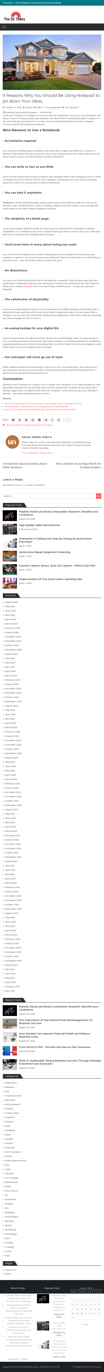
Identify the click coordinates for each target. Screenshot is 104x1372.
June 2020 (10, 922)
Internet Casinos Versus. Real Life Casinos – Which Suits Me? (57, 565)
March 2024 (11, 727)
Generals (9, 1147)
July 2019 (10, 969)
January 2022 (12, 840)
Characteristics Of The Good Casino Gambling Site (50, 579)
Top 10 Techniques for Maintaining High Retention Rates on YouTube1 (40, 409)
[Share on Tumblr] (52, 419)
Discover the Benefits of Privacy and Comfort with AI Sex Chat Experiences (43, 403)
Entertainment (12, 1104)
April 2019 (10, 982)
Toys (7, 1238)
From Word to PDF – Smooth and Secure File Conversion (45, 3)
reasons (36, 425)
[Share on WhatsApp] (32, 419)
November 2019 (13, 952)
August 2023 (11, 757)
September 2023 (13, 753)
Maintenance (11, 1182)
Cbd (7, 1091)
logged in (20, 485)
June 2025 (10, 662)
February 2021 (12, 887)
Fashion (9, 1109)
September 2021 (13, 857)
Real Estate (10, 1199)
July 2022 (10, 814)
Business (9, 1087)
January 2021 (12, 891)
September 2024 (13, 701)
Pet (6, 1195)
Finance (9, 1121)
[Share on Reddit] (45, 419)
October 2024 (12, 697)
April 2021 (10, 878)
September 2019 (13, 961)
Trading (9, 1242)
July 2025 (10, 658)
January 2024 (12, 736)
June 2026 (10, 611)
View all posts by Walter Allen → (38, 453)
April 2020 (10, 930)
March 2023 (11, 779)
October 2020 (12, 904)
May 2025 (10, 667)
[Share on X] (19, 419)
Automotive (11, 1083)
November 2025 (13, 641)
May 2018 (10, 991)
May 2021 (10, 874)
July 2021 (10, 865)
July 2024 (10, 710)
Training (9, 1247)
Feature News (12, 1113)
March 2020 (11, 935)
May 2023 (10, 770)
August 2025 (11, 654)
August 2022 (11, 809)
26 (82, 1313)
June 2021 (10, 870)
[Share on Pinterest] (39, 419)
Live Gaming (11, 1178)
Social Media (11, 1217)
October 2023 (12, 749)
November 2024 (13, 693)
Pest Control (11, 1191)
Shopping (10, 1212)
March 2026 (11, 624)
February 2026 (12, 628)
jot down (16, 425)
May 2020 (10, 926)
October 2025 (12, 645)
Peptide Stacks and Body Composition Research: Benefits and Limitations (19, 1298)
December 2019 (13, 948)
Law (7, 1165)
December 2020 (13, 896)
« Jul (85, 1324)
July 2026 (10, 606)
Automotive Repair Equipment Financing (44, 552)
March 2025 (11, 675)
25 (77, 1313)
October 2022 (12, 801)
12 (82, 1305)
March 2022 (11, 831)
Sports (8, 1225)
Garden (9, 1143)
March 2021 (11, 883)
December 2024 (13, 688)
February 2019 (12, 986)
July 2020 (10, 917)
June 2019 (10, 973)
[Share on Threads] (58, 419)
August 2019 (11, 965)
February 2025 (12, 680)
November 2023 (13, 745)
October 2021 (12, 853)
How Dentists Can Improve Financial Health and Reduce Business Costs (19, 1320)
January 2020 (12, 943)
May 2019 (10, 978)
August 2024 (11, 706)
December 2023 (13, 740)
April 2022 (10, 827)
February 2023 (12, 783)
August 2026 (11, 602)
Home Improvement (15, 1160)
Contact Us (10, 1270)
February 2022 (12, 835)
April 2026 (10, 619)
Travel (8, 1251)
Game (8, 1134)
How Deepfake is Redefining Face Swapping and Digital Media (36, 406)
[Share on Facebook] (13, 419)
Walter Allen (32, 107)
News (8, 1186)
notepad (26, 425)
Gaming (9, 1139)
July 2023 (10, 762)
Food (7, 1126)
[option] (38, 2)
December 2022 (13, 792)
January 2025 (12, 684)
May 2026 (10, 615)
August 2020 (11, 913)
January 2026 (12, 632)
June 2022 (10, 818)
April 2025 (10, 671)
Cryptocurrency (13, 1096)
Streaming (10, 1229)
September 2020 (13, 909)
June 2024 (10, 714)
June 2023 (10, 766)
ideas (8, 425)
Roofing (9, 1204)
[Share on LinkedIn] (26, 419)
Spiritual (9, 1221)
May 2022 (10, 822)
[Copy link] (67, 419)
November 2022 (13, 796)
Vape (7, 1255)
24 (73, 1313)
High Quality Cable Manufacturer (39, 525)
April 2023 (10, 775)
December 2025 (13, 637)
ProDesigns (95, 1367)
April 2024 (10, 723)
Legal (8, 1169)
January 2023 (12, 788)
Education (10, 1100)
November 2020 (13, 900)
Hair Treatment (13, 1152)
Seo (7, 1208)
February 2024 (12, 732)
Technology (47, 425)
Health (8, 1156)
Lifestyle (9, 1173)
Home (8, 1273)
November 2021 (13, 848)
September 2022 (13, 805)
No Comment (72, 107)
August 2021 (11, 861)
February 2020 (12, 939)
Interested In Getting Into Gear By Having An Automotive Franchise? (59, 1347)
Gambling (10, 1130)
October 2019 (12, 956)
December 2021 (13, 844)
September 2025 (13, 649)
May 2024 (10, 719)
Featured (9, 1117)
